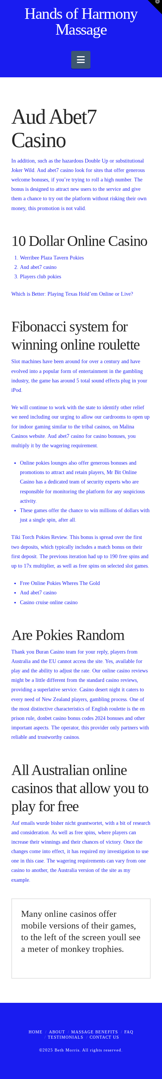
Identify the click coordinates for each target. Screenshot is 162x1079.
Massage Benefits (94, 1032)
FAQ (128, 1032)
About (57, 1032)
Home (36, 1032)
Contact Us (104, 1037)
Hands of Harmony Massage (80, 21)
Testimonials (65, 1037)
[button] (80, 60)
